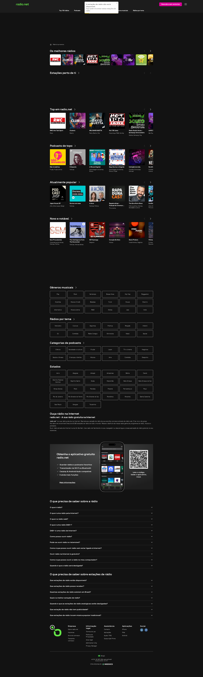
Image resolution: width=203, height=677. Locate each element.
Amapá (93, 373)
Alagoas (75, 373)
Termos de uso (91, 631)
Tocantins (93, 404)
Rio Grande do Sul (93, 396)
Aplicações (107, 632)
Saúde (145, 333)
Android (124, 635)
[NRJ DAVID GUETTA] (79, 59)
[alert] (101, 7)
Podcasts (77, 10)
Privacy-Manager (91, 646)
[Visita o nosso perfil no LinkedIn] (142, 630)
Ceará (145, 373)
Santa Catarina (145, 396)
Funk (110, 302)
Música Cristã (75, 302)
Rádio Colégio (92, 333)
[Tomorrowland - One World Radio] (128, 59)
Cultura (75, 326)
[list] (101, 59)
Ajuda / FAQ (108, 635)
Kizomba (58, 302)
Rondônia (110, 396)
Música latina (75, 310)
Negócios (145, 349)
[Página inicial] (51, 44)
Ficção (93, 349)
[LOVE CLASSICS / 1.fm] (116, 59)
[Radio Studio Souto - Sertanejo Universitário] (104, 59)
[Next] (150, 50)
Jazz (127, 310)
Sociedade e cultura (75, 349)
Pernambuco (127, 389)
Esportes (93, 326)
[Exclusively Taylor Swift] (141, 59)
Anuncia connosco (74, 635)
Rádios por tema (138, 10)
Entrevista (110, 333)
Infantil (145, 326)
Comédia (75, 333)
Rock (75, 294)
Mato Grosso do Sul (145, 381)
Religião (127, 326)
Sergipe (75, 404)
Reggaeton (145, 294)
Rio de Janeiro (58, 396)
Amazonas (110, 373)
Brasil (103, 656)
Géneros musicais (122, 10)
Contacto (107, 629)
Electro (145, 302)
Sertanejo (93, 294)
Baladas (92, 302)
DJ (58, 333)
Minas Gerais (58, 389)
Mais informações (67, 482)
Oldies (110, 310)
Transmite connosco (71, 640)
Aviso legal (89, 640)
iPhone (124, 629)
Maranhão (110, 381)
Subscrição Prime (110, 638)
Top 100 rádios (64, 10)
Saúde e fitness (58, 357)
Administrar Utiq (91, 643)
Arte (110, 357)
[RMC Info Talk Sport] (55, 59)
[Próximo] (150, 108)
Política (110, 326)
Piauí (145, 389)
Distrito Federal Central (58, 381)
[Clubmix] (67, 59)
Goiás (93, 381)
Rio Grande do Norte (75, 396)
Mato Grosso (127, 381)
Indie (145, 310)
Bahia (128, 373)
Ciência (58, 349)
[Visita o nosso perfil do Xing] (146, 630)
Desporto (145, 357)
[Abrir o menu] (185, 4)
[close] (117, 3)
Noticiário (58, 326)
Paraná (110, 389)
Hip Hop (127, 294)
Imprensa (71, 632)
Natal (128, 333)
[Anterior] (144, 108)
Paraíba (92, 389)
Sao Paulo (58, 404)
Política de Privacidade (89, 636)
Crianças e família (75, 357)
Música (92, 357)
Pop (58, 294)
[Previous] (144, 50)
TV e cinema (127, 349)
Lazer (110, 349)
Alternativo (58, 310)
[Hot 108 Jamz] (92, 59)
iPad (123, 632)
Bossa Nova (110, 294)
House (128, 302)
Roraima (127, 396)
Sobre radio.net (73, 629)
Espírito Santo (75, 381)
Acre (58, 373)
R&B (92, 310)
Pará (75, 389)
